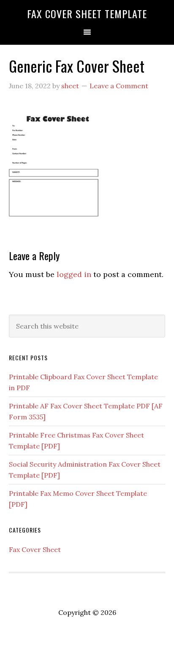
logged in (74, 274)
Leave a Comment (119, 86)
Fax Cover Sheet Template (87, 13)
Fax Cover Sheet (35, 549)
